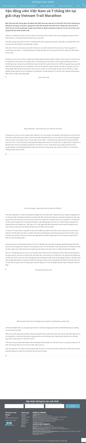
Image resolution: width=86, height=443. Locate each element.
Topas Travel (64, 440)
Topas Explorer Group (53, 440)
